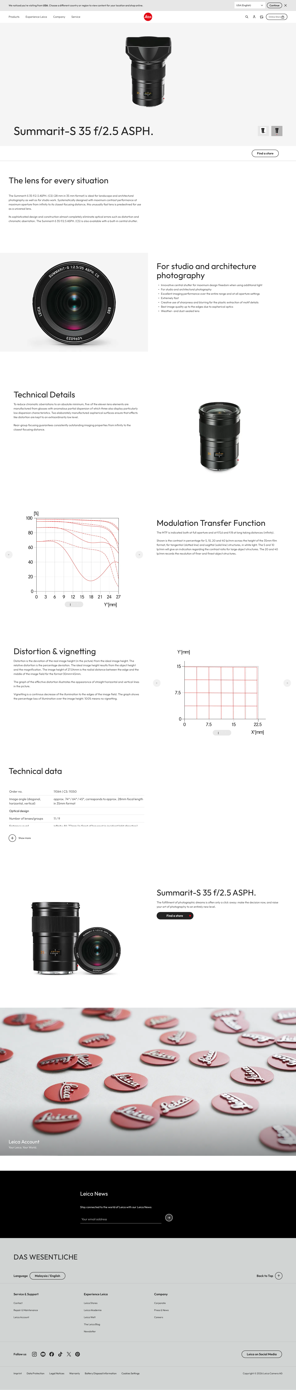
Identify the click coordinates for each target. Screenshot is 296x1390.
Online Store (275, 16)
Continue (274, 5)
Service (75, 17)
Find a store (262, 17)
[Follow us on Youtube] (43, 1354)
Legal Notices (56, 1373)
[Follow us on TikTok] (60, 1354)
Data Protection (35, 1373)
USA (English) (243, 5)
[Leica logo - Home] (148, 17)
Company (59, 17)
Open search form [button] (247, 16)
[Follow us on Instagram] (34, 1354)
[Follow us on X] (69, 1354)
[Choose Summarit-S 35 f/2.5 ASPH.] (276, 131)
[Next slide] (128, 555)
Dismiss (285, 5)
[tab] (70, 605)
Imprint (18, 1373)
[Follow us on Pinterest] (77, 1354)
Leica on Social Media (262, 1354)
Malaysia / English (47, 1276)
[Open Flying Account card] (254, 16)
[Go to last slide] (19, 555)
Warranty (74, 1373)
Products (14, 17)
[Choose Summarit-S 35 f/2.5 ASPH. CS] (263, 131)
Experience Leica (36, 17)
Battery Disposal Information (101, 1373)
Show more (24, 837)
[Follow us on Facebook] (52, 1354)
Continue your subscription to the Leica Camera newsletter (169, 1217)
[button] (278, 1276)
